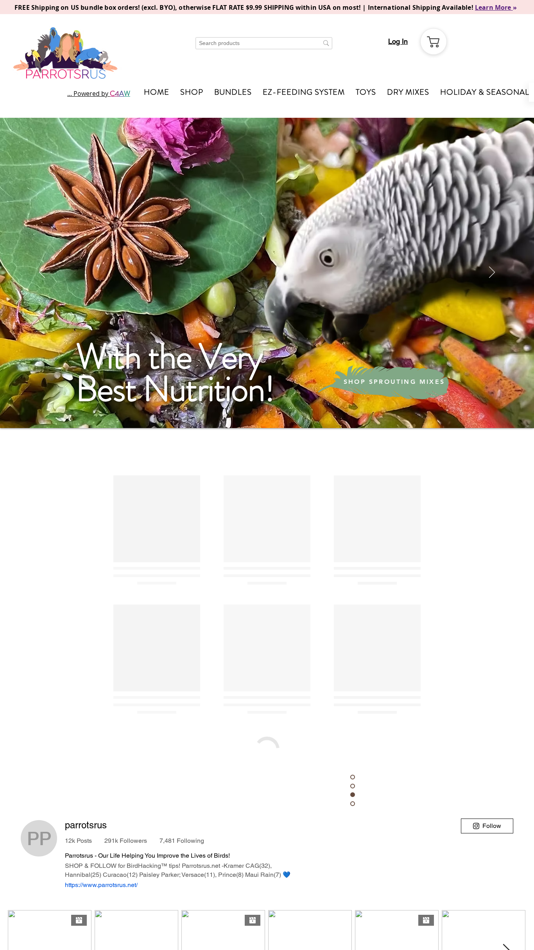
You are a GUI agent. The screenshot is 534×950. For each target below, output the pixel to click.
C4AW (273, 935)
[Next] (492, 272)
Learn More (494, 7)
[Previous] (42, 272)
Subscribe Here (211, 883)
